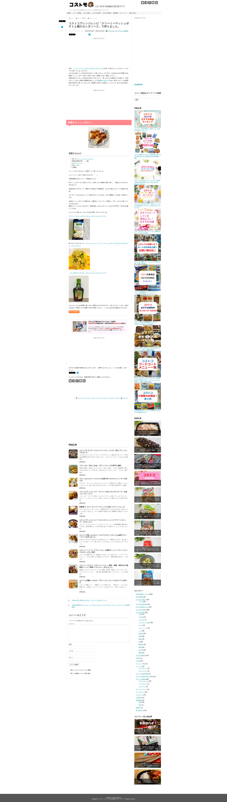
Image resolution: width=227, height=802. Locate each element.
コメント (71, 623)
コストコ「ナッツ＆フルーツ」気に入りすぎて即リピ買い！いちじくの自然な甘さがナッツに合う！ (147, 499)
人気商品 (138, 697)
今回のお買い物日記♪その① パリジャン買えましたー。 (90, 600)
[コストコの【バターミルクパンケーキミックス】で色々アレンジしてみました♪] (73, 458)
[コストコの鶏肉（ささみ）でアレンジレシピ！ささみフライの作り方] (73, 588)
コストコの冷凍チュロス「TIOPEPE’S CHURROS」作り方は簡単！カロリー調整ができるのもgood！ (147, 765)
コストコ (94, 398)
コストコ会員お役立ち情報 (144, 676)
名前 (70, 644)
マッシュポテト (103, 398)
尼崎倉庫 (115, 13)
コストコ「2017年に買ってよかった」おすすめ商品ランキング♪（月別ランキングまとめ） (147, 205)
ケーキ (141, 601)
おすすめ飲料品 (141, 655)
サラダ (141, 625)
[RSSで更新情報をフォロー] (156, 3)
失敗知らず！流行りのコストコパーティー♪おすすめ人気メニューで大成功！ (147, 732)
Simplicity (118, 797)
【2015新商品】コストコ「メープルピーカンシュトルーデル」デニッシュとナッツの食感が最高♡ (101, 606)
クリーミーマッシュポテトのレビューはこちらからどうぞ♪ (87, 216)
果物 (140, 639)
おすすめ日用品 (107, 13)
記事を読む (82, 461)
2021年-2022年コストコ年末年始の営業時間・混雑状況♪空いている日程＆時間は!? (147, 483)
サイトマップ (123, 13)
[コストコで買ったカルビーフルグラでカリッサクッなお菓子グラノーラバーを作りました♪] (73, 542)
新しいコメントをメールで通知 (81, 670)
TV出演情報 (139, 597)
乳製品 (141, 633)
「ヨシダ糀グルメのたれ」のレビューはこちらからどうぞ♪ (87, 273)
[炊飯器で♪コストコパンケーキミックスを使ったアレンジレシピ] (73, 514)
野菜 (140, 647)
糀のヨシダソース (104, 80)
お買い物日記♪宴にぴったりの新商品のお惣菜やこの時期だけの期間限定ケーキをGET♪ (147, 466)
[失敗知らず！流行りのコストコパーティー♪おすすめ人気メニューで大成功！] (147, 726)
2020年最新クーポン (142, 594)
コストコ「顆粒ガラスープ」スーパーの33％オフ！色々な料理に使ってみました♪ (147, 549)
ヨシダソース (113, 398)
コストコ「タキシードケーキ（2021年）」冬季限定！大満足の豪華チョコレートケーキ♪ (147, 450)
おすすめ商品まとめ (142, 607)
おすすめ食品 (86, 13)
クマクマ (125, 398)
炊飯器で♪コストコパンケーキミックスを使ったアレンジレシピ (102, 507)
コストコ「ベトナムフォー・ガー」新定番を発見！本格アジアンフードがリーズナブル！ (147, 516)
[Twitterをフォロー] (142, 3)
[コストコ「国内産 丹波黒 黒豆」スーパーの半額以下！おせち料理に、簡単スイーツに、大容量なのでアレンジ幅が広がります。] (147, 743)
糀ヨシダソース (77, 163)
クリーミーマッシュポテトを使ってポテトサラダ (88, 68)
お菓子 (138, 658)
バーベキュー (143, 684)
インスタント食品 (144, 622)
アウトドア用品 (141, 663)
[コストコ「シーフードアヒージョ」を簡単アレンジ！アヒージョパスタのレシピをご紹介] (73, 557)
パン (140, 631)
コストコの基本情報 (142, 674)
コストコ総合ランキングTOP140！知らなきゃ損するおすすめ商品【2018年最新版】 (147, 156)
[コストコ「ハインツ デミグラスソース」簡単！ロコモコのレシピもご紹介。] (147, 776)
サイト (71, 657)
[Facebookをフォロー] (145, 3)
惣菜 (140, 636)
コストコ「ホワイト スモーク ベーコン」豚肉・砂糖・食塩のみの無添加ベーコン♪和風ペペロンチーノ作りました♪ (103, 566)
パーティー (142, 686)
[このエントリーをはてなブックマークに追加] (62, 27)
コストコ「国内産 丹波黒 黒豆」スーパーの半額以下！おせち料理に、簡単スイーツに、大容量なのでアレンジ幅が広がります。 (147, 748)
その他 (141, 617)
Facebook (138, 84)
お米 (140, 614)
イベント (138, 666)
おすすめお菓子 (96, 13)
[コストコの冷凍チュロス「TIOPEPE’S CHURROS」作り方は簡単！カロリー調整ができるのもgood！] (147, 760)
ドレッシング (143, 628)
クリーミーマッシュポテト (85, 159)
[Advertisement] (99, 53)
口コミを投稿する (74, 311)
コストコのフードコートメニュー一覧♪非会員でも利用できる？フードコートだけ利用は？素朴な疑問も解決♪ (147, 380)
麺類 (140, 652)
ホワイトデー (143, 671)
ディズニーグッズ (141, 689)
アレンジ (80, 398)
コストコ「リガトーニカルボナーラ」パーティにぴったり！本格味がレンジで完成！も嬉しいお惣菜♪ (147, 433)
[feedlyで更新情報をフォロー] (152, 3)
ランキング (139, 695)
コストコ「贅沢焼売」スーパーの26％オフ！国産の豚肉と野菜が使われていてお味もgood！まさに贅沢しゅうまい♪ (147, 534)
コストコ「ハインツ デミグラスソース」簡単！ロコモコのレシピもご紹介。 (147, 782)
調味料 (141, 644)
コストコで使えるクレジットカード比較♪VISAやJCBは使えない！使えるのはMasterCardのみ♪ (147, 182)
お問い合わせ (132, 13)
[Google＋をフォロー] (149, 3)
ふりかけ (141, 620)
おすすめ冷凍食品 (141, 604)
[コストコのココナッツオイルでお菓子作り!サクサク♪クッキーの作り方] (73, 486)
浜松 (140, 705)
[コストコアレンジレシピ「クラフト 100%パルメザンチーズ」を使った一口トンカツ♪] (73, 499)
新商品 (69, 13)
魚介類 (141, 650)
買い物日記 (139, 710)
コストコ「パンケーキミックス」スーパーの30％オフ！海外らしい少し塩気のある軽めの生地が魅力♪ (147, 583)
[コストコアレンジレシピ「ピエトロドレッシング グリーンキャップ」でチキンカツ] (73, 527)
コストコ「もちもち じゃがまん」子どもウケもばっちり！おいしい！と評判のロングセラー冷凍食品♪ (147, 566)
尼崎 (140, 702)
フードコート (140, 692)
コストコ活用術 (77, 13)
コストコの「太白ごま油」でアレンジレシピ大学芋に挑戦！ (100, 465)
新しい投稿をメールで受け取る (81, 673)
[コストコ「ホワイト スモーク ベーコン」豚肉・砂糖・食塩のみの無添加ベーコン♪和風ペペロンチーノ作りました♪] (73, 573)
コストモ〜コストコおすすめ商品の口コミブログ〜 (111, 799)
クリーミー (87, 398)
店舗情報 (138, 700)
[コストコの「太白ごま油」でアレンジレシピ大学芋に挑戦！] (73, 473)
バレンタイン (143, 668)
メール (71, 651)
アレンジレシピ (112, 31)
